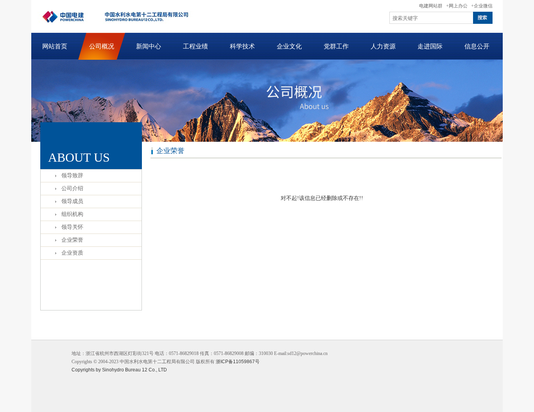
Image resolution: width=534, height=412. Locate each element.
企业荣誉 (72, 240)
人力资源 (383, 46)
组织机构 (72, 214)
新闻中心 (148, 46)
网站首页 (54, 46)
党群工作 (336, 46)
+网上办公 (457, 6)
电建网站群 (431, 6)
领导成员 (72, 201)
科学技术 (242, 46)
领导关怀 (72, 227)
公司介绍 (72, 188)
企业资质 (72, 253)
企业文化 (289, 46)
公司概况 (101, 46)
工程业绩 (195, 46)
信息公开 (476, 46)
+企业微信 (482, 6)
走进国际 (430, 46)
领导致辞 (72, 175)
